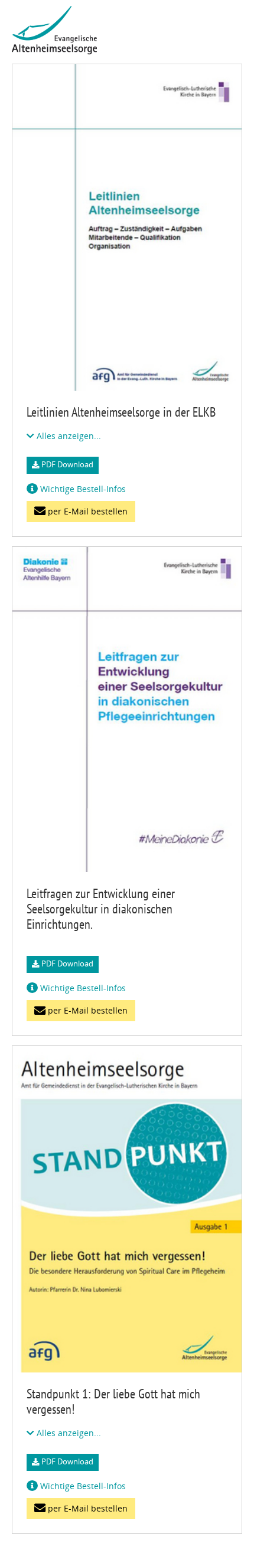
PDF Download (66, 465)
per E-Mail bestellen (86, 511)
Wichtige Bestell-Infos (82, 488)
